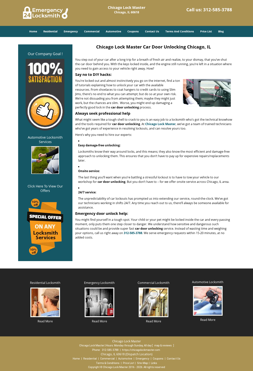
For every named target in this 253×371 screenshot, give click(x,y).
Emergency (71, 31)
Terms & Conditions (107, 363)
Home (33, 31)
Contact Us (152, 31)
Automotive (113, 31)
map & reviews (163, 345)
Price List (206, 31)
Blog (221, 31)
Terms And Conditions (179, 31)
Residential (50, 31)
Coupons (133, 31)
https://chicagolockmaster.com (141, 349)
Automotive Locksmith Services (45, 139)
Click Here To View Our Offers (45, 188)
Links (154, 363)
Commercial (91, 31)
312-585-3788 (217, 9)
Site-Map (142, 363)
